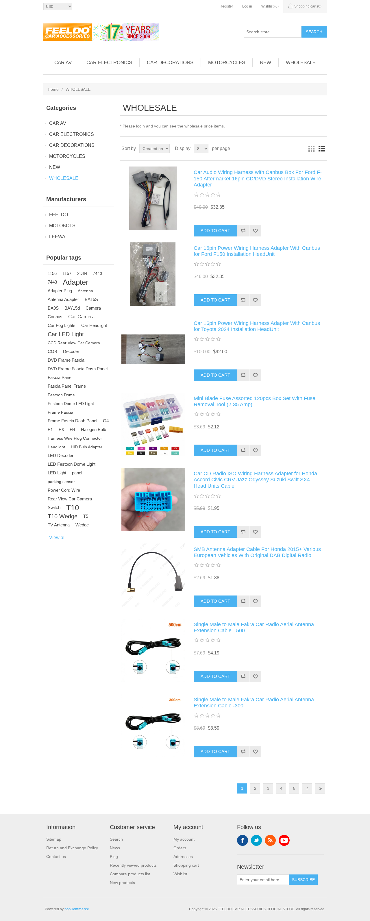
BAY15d (72, 308)
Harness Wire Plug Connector (75, 438)
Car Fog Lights (61, 325)
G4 (106, 420)
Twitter (256, 840)
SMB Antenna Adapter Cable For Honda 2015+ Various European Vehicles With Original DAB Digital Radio (257, 552)
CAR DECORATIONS (170, 62)
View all (57, 537)
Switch (54, 507)
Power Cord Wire (64, 490)
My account (184, 839)
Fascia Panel (60, 377)
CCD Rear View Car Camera (74, 343)
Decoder (71, 351)
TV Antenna (59, 524)
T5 (85, 516)
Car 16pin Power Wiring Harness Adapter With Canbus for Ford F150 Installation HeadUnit (257, 251)
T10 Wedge (62, 516)
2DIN (82, 273)
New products (122, 882)
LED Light (57, 472)
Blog (114, 856)
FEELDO (58, 214)
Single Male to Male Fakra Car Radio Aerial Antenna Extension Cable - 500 (254, 628)
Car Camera (81, 316)
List (321, 148)
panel (77, 472)
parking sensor (61, 481)
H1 (50, 429)
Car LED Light (66, 334)
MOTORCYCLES (226, 62)
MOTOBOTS (62, 225)
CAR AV (63, 62)
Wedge (82, 524)
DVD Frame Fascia (66, 360)
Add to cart (215, 230)
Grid (311, 148)
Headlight (56, 447)
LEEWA (57, 236)
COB (52, 351)
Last (320, 788)
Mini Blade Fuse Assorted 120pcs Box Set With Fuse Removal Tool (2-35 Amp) (254, 401)
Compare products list (130, 874)
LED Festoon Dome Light (71, 464)
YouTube (284, 840)
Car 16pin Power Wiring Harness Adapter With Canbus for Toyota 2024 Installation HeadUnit (257, 326)
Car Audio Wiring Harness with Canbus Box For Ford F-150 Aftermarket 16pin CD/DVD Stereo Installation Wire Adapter (258, 178)
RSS (270, 840)
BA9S (53, 308)
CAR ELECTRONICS (109, 62)
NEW (265, 62)
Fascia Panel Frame (67, 386)
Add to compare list (243, 230)
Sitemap (53, 839)
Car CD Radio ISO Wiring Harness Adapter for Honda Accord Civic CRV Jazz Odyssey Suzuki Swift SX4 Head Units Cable (255, 480)
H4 (72, 429)
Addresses (183, 856)
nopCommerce (76, 909)
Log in (247, 6)
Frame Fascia (60, 412)
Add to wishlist (255, 230)
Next (307, 788)
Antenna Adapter (63, 299)
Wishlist (180, 874)
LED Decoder (60, 455)
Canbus (55, 316)
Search (314, 31)
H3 (61, 429)
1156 (52, 273)
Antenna (85, 290)
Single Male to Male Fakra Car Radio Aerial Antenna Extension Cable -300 (254, 703)
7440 (97, 273)
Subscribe (303, 879)
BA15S (91, 299)
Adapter (75, 282)
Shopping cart (186, 865)
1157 (66, 273)
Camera (93, 308)
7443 (52, 282)
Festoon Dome (61, 395)
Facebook (242, 840)
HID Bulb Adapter (86, 447)
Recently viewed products (133, 865)
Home (53, 89)
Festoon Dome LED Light (71, 403)
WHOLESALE (301, 62)
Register (226, 6)
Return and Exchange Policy (72, 848)
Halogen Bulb (93, 429)
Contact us (56, 856)
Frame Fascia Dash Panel (72, 420)
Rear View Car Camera (70, 498)
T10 (72, 508)
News (115, 848)
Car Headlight (94, 325)
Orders (179, 848)
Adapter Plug (60, 290)
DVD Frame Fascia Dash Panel (78, 368)
